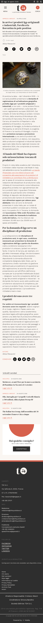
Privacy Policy (6, 583)
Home (4, 572)
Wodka (27, 620)
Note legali (5, 578)
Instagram (7, 546)
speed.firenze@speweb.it (11, 531)
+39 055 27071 (7, 500)
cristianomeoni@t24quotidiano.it (13, 519)
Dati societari (6, 576)
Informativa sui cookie (10, 580)
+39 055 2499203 (8, 529)
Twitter (5, 549)
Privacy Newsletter (8, 585)
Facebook (6, 543)
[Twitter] (41, 2)
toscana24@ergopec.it (13, 496)
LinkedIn (6, 551)
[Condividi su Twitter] (21, 49)
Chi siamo (5, 574)
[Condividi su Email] (37, 49)
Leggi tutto (6, 388)
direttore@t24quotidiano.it (11, 516)
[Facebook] (34, 2)
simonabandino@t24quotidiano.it (14, 521)
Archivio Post (6, 587)
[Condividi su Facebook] (14, 49)
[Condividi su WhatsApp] (6, 49)
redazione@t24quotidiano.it (12, 510)
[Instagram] (37, 2)
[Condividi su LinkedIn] (29, 49)
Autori (4, 589)
